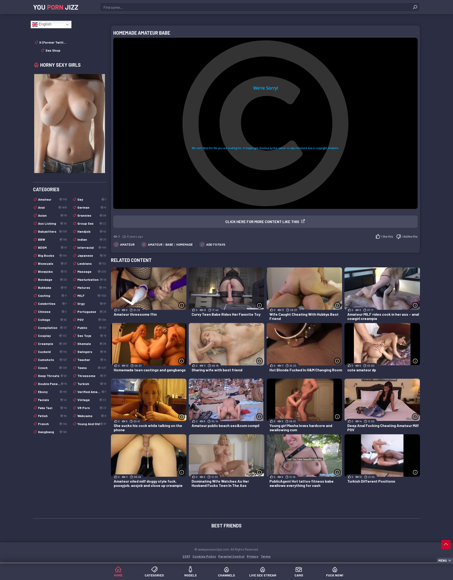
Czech (52, 368)
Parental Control (231, 556)
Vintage (91, 400)
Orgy (91, 304)
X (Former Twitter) (53, 42)
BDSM (52, 247)
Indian (91, 239)
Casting (52, 296)
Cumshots (52, 360)
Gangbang (52, 432)
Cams (298, 575)
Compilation (52, 328)
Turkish (91, 384)
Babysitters (52, 231)
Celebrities (52, 304)
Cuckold (52, 352)
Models (190, 575)
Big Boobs (52, 255)
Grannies (91, 215)
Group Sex (91, 223)
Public (91, 328)
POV (91, 320)
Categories (154, 575)
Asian (52, 215)
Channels (226, 575)
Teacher (91, 360)
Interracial (91, 247)
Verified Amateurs (91, 392)
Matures (91, 288)
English (44, 24)
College (52, 320)
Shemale (91, 344)
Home (118, 575)
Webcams (91, 416)
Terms (266, 556)
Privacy (252, 556)
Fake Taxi (52, 408)
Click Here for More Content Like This (262, 221)
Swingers (91, 352)
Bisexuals (52, 263)
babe (169, 244)
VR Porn (91, 408)
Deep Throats (52, 376)
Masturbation (91, 280)
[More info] (181, 305)
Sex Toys (91, 336)
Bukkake (52, 288)
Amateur (127, 244)
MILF (91, 296)
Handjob (91, 231)
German (91, 207)
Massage (91, 271)
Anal (52, 207)
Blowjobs (52, 271)
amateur (155, 244)
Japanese (91, 255)
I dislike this (410, 236)
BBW (52, 239)
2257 (186, 556)
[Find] (415, 7)
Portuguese (91, 312)
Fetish (52, 416)
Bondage (52, 280)
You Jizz (55, 7)
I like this (387, 236)
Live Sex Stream (262, 575)
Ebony (52, 392)
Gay (91, 199)
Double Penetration (52, 384)
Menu (442, 560)
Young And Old (91, 424)
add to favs (215, 244)
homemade (184, 244)
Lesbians (91, 263)
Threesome (91, 376)
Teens (91, 368)
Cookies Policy (204, 556)
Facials (52, 400)
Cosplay (52, 336)
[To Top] (446, 544)
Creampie (52, 344)
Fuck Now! (335, 575)
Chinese (52, 312)
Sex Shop (53, 50)
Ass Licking (52, 223)
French (52, 424)
